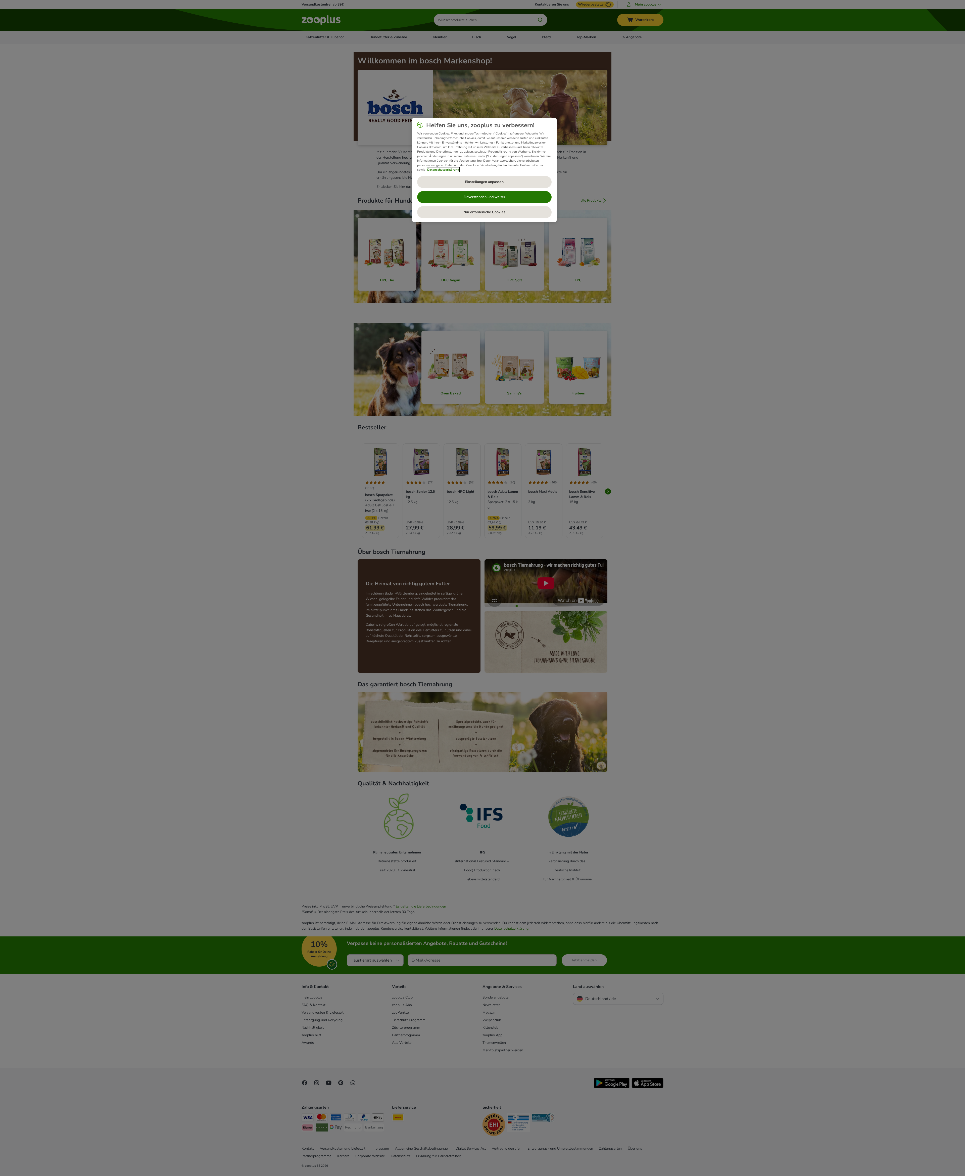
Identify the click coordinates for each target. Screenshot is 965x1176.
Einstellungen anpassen (484, 181)
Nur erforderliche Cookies (484, 212)
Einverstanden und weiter (484, 197)
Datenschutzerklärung (443, 170)
